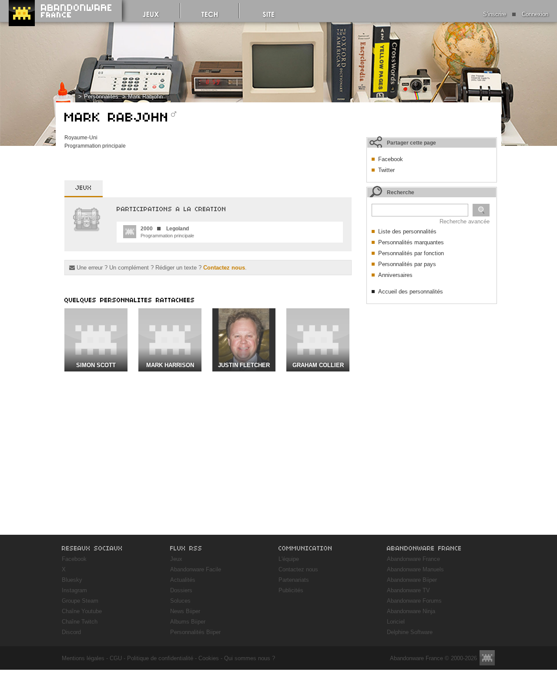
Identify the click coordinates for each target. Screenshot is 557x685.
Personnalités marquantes (411, 242)
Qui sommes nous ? (249, 658)
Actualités (182, 580)
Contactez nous (224, 267)
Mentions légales (83, 658)
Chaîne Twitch (79, 621)
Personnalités (101, 96)
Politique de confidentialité (160, 658)
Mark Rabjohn (145, 96)
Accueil (65, 96)
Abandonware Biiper (412, 580)
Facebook (390, 159)
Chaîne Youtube (82, 611)
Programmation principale (95, 146)
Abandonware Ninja (411, 611)
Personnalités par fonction (411, 253)
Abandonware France (413, 559)
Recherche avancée (465, 221)
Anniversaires (395, 275)
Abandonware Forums (414, 600)
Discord (71, 632)
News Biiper (185, 611)
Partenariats (293, 580)
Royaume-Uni (80, 138)
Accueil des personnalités (410, 291)
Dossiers (181, 590)
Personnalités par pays (407, 264)
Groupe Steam (80, 600)
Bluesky (72, 580)
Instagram (74, 590)
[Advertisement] (431, 362)
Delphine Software (410, 632)
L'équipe (288, 559)
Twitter (386, 170)
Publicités (290, 590)
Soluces (180, 600)
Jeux (176, 559)
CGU (116, 658)
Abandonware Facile (195, 569)
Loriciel (396, 621)
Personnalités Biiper (195, 632)
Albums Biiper (187, 621)
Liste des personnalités (407, 231)
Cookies (208, 658)
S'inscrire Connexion (515, 14)
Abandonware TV (408, 590)
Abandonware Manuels (415, 569)
